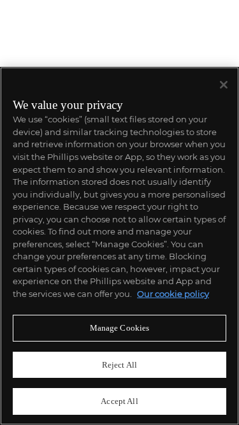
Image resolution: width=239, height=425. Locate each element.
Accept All (119, 401)
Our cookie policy (173, 294)
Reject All (119, 365)
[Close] (224, 85)
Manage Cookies (120, 328)
